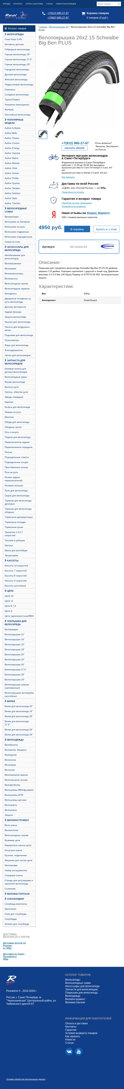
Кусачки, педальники (16, 855)
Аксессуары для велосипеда (17, 248)
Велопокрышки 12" (15, 634)
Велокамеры (11, 629)
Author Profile (12, 178)
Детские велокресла (15, 307)
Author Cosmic (12, 143)
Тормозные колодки (15, 522)
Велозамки (10, 268)
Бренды (6, 4)
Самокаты (10, 89)
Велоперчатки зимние (16, 775)
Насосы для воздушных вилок (17, 328)
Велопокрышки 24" (15, 659)
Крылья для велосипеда (17, 322)
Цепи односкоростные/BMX (19, 616)
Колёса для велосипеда (17, 407)
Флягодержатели (14, 350)
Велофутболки (12, 785)
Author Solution (12, 193)
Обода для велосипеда (17, 422)
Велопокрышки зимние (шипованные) (17, 686)
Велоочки (10, 770)
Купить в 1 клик (106, 229)
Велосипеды (15, 34)
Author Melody (12, 163)
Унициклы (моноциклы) (17, 104)
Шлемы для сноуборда (17, 924)
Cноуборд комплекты (16, 904)
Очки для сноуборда (15, 914)
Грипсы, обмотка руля (16, 392)
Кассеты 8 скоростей (16, 575)
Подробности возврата (74, 206)
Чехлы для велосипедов (17, 355)
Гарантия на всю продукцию (77, 203)
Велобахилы (11, 744)
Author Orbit (11, 168)
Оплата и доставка (34, 4)
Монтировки (11, 865)
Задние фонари (13, 312)
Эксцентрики (11, 555)
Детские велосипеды (16, 74)
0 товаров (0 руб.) (97, 17)
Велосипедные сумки (16, 210)
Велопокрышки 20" (15, 654)
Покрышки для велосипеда (15, 623)
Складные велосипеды (17, 94)
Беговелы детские (14, 44)
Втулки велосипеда (15, 382)
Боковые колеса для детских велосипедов (16, 370)
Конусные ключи (13, 850)
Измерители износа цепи (18, 845)
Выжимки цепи (12, 840)
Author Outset (12, 173)
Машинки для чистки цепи (18, 860)
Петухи (8, 452)
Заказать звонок (74, 148)
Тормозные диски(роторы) (19, 517)
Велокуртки (11, 755)
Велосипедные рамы (16, 377)
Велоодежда (15, 739)
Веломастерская (18, 894)
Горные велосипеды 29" (17, 64)
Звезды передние (14, 397)
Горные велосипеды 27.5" (18, 59)
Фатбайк (9, 109)
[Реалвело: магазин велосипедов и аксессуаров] (16, 18)
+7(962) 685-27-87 (58, 17)
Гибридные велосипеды (17, 49)
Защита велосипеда (15, 317)
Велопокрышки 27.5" (15, 669)
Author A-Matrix (13, 128)
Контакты (17, 4)
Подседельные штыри (16, 462)
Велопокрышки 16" (15, 644)
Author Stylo (11, 198)
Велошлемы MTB (14, 795)
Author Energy (12, 148)
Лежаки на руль (13, 412)
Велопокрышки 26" (15, 664)
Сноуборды (11, 919)
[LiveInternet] (8, 1074)
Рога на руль (11, 472)
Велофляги (11, 293)
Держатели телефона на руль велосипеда (18, 300)
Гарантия (70, 1029)
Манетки (9, 417)
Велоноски (10, 760)
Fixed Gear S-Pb (13, 39)
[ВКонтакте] (69, 1051)
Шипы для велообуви (16, 550)
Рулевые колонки (14, 485)
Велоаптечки (11, 830)
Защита (9, 815)
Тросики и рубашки (15, 540)
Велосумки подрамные (17, 231)
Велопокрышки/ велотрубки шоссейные (19, 694)
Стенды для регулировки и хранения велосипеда (19, 882)
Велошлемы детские (15, 800)
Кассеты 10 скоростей (16, 565)
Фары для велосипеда (16, 345)
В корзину (77, 229)
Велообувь (10, 765)
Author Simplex (12, 188)
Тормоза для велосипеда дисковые (18, 502)
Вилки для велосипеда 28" (19, 729)
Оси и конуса (12, 432)
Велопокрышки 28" (15, 674)
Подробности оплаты (73, 192)
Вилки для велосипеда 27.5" (17, 723)
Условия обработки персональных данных (25, 1079)
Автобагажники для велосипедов (15, 257)
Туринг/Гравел (12, 99)
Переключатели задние (17, 442)
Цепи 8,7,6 (10, 606)
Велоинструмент (18, 820)
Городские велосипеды (17, 69)
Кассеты (13, 560)
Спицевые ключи (14, 875)
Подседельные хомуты (17, 457)
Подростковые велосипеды (19, 84)
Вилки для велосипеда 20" (19, 706)
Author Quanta (12, 183)
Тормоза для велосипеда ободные (18, 510)
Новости (70, 1039)
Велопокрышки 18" (15, 649)
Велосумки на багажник (17, 221)
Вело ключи (11, 825)
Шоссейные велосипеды (18, 114)
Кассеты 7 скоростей (16, 570)
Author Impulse (12, 153)
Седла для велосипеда (17, 495)
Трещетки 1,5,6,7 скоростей (14, 534)
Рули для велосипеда (16, 490)
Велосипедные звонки (16, 283)
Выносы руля (12, 387)
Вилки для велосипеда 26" (19, 716)
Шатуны (9, 545)
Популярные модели (14, 121)
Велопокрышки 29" (15, 679)
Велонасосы (11, 278)
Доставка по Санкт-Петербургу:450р (14, 956)
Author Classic (12, 138)
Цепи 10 (9, 596)
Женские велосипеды (16, 79)
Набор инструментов (16, 870)
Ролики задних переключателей (13, 479)
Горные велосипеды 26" (17, 54)
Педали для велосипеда (18, 437)
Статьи (49, 4)
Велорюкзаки (12, 216)
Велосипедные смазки (16, 835)
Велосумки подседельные (18, 236)
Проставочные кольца (16, 467)
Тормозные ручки (14, 527)
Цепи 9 (8, 611)
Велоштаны (11, 810)
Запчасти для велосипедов (15, 362)
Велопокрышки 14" (15, 639)
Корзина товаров (98, 13)
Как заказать (68, 177)
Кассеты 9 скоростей (16, 580)
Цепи (10, 591)
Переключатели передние (18, 447)
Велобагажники (13, 263)
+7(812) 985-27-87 (58, 13)
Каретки (9, 402)
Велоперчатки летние (16, 780)
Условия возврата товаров (81, 1033)
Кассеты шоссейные (15, 585)
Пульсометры (12, 340)
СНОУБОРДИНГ (15, 899)
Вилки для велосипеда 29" (19, 734)
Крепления (10, 909)
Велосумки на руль (15, 226)
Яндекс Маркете (98, 213)
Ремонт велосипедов (66, 4)
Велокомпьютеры (14, 273)
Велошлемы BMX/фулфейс (19, 790)
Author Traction (12, 203)
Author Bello (11, 133)
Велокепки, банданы (15, 749)
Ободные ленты (13, 427)
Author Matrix (11, 158)
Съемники (10, 888)
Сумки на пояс (12, 241)
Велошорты (11, 805)
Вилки (11, 701)
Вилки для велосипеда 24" (19, 711)
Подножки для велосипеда (19, 335)
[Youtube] (79, 1051)
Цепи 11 (9, 601)
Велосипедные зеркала (17, 288)
